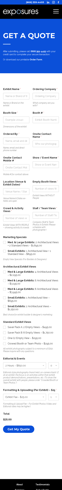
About (19, 484)
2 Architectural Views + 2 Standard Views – (33, 244)
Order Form (36, 59)
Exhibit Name (12, 89)
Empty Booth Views (45, 181)
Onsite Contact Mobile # (12, 159)
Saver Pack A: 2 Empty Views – (30, 327)
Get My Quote (19, 429)
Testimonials (43, 484)
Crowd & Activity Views (13, 210)
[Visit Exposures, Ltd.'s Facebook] (58, 2)
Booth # (38, 112)
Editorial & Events (14, 358)
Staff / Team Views (45, 208)
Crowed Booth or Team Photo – (30, 343)
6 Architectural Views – (33, 282)
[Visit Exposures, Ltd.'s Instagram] (53, 2)
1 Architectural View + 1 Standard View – (29, 253)
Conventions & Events (31, 7)
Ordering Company (45, 89)
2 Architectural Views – (29, 308)
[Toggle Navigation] (56, 11)
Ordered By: (11, 134)
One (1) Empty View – (24, 338)
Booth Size (10, 112)
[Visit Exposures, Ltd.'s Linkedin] (48, 2)
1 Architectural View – (29, 299)
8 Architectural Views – (33, 291)
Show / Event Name (46, 157)
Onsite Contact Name (42, 135)
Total (6, 413)
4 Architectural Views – (33, 273)
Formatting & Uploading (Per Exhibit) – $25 (30, 390)
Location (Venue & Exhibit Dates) (14, 183)
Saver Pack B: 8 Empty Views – (30, 332)
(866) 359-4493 (35, 2)
